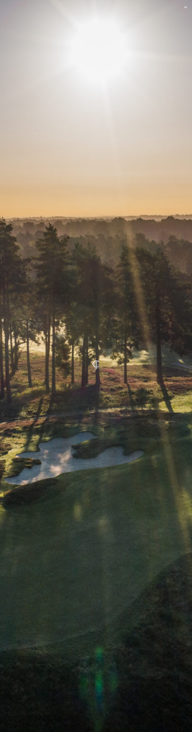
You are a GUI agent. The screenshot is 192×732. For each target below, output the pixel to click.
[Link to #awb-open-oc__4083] (185, 7)
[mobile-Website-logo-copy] (96, 357)
